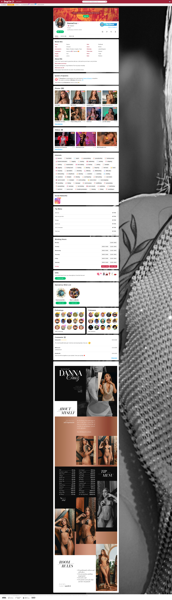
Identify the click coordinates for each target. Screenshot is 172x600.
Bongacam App (40, 4)
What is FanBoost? (112, 27)
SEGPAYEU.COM (31, 595)
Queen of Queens (87, 78)
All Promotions (24, 4)
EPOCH (25, 595)
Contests (32, 4)
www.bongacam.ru (16, 595)
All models (3, 4)
